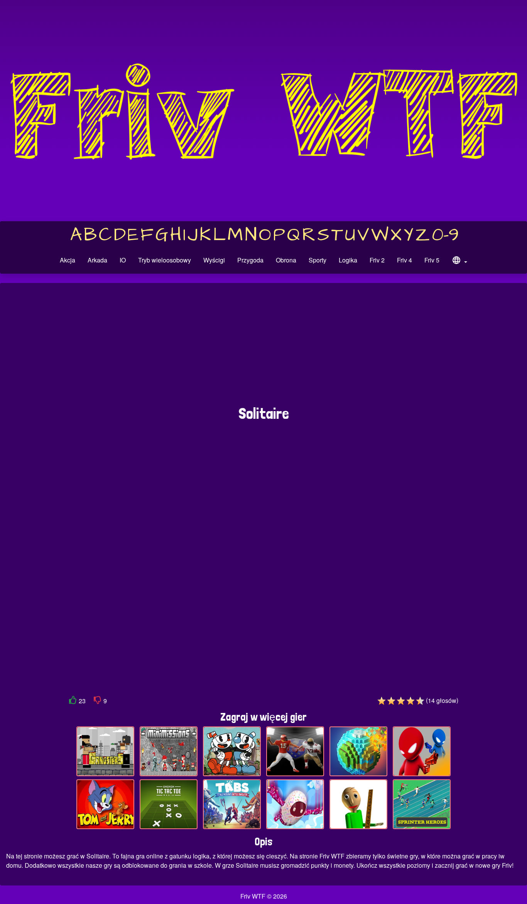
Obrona (286, 260)
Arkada (97, 260)
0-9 (445, 235)
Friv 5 (431, 260)
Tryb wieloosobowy (164, 260)
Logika (348, 260)
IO (123, 260)
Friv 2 (377, 260)
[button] (459, 261)
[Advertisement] (263, 348)
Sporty (317, 260)
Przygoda (250, 260)
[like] (73, 702)
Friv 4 (404, 260)
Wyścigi (214, 260)
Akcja (67, 260)
